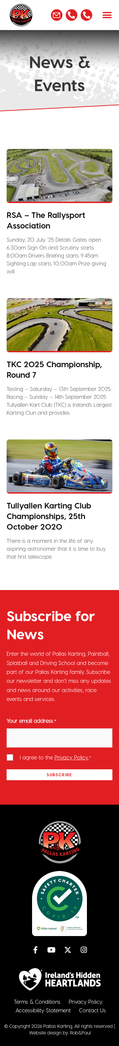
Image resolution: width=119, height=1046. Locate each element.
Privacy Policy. (72, 757)
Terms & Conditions (37, 1001)
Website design (45, 1032)
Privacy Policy (85, 1001)
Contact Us (92, 1010)
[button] (107, 15)
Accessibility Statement (43, 1010)
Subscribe (59, 774)
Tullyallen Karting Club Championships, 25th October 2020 (49, 516)
